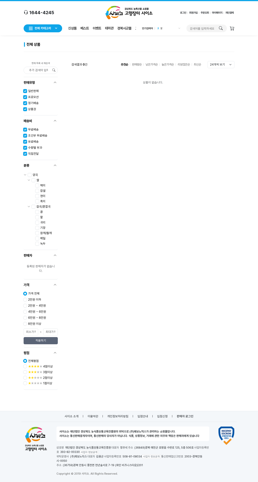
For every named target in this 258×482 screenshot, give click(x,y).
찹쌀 (43, 191)
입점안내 (142, 416)
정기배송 (33, 103)
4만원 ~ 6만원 (37, 311)
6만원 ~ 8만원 (37, 318)
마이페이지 (217, 12)
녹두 (43, 243)
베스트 (84, 28)
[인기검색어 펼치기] (179, 28)
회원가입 (193, 12)
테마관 (109, 28)
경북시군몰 (124, 28)
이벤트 (97, 28)
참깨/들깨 (46, 233)
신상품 (72, 28)
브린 (162, 30)
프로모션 (33, 97)
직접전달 (33, 154)
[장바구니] (232, 29)
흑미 (43, 201)
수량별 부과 (35, 147)
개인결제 (229, 12)
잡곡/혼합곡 (43, 206)
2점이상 (40, 378)
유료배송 (33, 141)
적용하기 (41, 340)
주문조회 (205, 12)
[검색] (221, 28)
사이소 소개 (72, 416)
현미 (43, 196)
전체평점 (33, 361)
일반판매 (33, 91)
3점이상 (40, 372)
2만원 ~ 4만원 (37, 305)
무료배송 (33, 129)
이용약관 (93, 416)
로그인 (183, 12)
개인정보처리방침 (117, 416)
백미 (43, 185)
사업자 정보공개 (89, 452)
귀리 (43, 222)
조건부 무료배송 (37, 135)
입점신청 (162, 416)
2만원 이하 (34, 299)
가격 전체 (33, 293)
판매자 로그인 (185, 416)
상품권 (32, 109)
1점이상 (40, 383)
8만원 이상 (34, 324)
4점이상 (40, 366)
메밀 (43, 238)
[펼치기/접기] (55, 82)
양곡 (35, 175)
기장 (43, 228)
